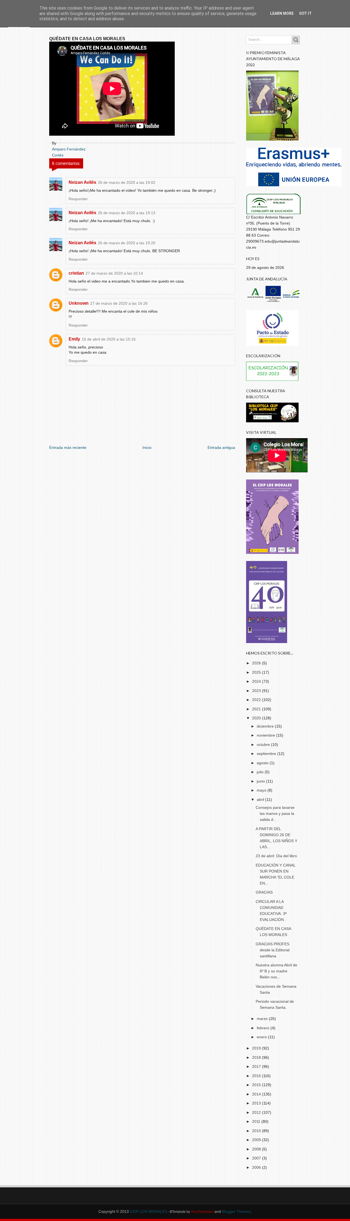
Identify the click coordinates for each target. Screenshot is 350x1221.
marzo (263, 1018)
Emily (74, 339)
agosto (263, 763)
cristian (76, 273)
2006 (257, 1167)
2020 (257, 718)
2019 (257, 1048)
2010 (257, 1131)
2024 (257, 681)
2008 (257, 1149)
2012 (257, 1112)
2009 (257, 1140)
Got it (305, 13)
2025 (257, 672)
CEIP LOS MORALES (148, 1211)
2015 (257, 1085)
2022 (257, 699)
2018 (257, 1057)
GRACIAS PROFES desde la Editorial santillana (273, 950)
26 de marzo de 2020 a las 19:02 (126, 182)
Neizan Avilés (82, 182)
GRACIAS (264, 892)
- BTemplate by (190, 1212)
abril (261, 799)
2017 (257, 1066)
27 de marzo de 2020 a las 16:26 (119, 303)
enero (262, 1037)
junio (261, 781)
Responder (78, 199)
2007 (257, 1158)
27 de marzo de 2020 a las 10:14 (114, 273)
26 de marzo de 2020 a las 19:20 (126, 243)
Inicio (146, 447)
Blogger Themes (236, 1211)
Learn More (282, 13)
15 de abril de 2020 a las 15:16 (109, 339)
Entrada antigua (221, 447)
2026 (257, 663)
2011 (256, 1121)
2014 (257, 1094)
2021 (257, 709)
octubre (264, 744)
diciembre (266, 726)
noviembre (266, 735)
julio (261, 772)
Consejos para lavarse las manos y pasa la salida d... (275, 813)
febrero (263, 1028)
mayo (262, 790)
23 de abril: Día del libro (276, 856)
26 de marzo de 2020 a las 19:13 (126, 213)
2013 (257, 1103)
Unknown (79, 303)
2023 (257, 690)
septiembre (267, 753)
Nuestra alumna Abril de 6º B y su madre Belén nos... (276, 971)
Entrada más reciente (67, 447)
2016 (257, 1076)
